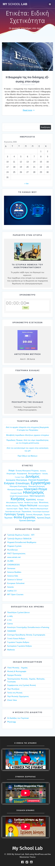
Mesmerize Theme (28, 857)
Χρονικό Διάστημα (27, 520)
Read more (27, 110)
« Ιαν (26, 183)
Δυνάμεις (32, 476)
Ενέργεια (9, 483)
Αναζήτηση (45, 127)
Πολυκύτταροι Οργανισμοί (40, 511)
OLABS (10, 561)
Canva (10, 624)
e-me (9, 620)
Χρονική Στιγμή (43, 518)
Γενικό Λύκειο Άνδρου (16, 638)
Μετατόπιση (43, 502)
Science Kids (12, 576)
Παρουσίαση (26, 511)
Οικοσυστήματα (43, 506)
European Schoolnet (15, 583)
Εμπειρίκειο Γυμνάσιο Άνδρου (19, 646)
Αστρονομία (11, 474)
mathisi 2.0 (11, 591)
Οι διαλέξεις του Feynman (18, 718)
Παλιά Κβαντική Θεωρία (12, 511)
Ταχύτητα (8, 518)
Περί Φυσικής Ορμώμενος (18, 696)
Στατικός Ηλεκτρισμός (34, 515)
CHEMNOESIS (13, 565)
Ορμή (21, 509)
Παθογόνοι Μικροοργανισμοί (39, 508)
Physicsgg (11, 722)
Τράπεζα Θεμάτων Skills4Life (19, 539)
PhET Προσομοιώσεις (16, 553)
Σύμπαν (47, 515)
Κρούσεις (31, 499)
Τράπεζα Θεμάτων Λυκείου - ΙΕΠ (20, 535)
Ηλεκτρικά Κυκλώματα (18, 486)
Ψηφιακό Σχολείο (14, 546)
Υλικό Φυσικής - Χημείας (17, 668)
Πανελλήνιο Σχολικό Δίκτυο (18, 612)
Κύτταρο (40, 500)
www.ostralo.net (14, 557)
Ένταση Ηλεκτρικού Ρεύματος (27, 471)
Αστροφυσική (22, 474)
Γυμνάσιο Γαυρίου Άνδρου (18, 642)
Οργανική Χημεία (12, 508)
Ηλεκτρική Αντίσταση (36, 486)
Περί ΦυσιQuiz (13, 689)
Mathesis (11, 650)
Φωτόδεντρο (12, 550)
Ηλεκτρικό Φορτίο (16, 493)
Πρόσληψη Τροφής (14, 514)
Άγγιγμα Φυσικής (14, 675)
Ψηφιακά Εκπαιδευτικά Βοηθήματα (21, 542)
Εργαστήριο (40, 482)
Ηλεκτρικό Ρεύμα (35, 489)
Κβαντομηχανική (37, 496)
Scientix (10, 587)
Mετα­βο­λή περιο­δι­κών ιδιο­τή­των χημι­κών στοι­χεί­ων (27, 435)
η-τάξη (10, 616)
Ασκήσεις (43, 471)
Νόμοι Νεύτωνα (28, 505)
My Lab (15, 4)
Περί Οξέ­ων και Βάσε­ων (27, 456)
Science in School (14, 579)
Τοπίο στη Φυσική (14, 693)
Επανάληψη (23, 483)
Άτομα (11, 470)
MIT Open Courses (15, 594)
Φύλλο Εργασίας (25, 517)
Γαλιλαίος (45, 473)
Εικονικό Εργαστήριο (38, 480)
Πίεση (26, 509)
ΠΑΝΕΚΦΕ (11, 631)
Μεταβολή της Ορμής (31, 502)
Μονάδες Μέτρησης (12, 506)
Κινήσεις (18, 498)
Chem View (12, 700)
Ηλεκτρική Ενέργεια (15, 490)
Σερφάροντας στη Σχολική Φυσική (21, 685)
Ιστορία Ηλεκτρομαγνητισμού (19, 496)
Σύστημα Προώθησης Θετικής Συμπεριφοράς (26, 635)
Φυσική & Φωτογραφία (16, 671)
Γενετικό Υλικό (19, 477)
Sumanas (11, 568)
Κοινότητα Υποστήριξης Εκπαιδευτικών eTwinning (28, 627)
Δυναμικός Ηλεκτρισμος (16, 480)
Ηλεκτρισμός (33, 492)
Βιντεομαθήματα (34, 474)
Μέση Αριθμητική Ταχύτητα (14, 502)
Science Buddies (14, 572)
